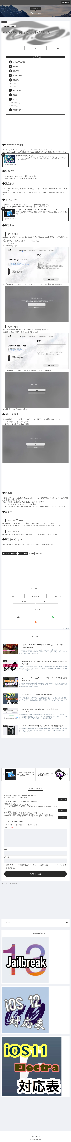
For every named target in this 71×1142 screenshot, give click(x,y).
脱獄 (26, 553)
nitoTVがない (14, 106)
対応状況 (16, 66)
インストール (17, 75)
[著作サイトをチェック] (18, 617)
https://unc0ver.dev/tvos (22, 207)
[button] (58, 48)
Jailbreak (14, 553)
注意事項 (16, 71)
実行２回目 (13, 86)
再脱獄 (15, 95)
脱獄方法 (16, 80)
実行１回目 (13, 83)
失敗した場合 (17, 90)
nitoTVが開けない (15, 103)
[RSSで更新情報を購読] (35, 622)
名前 (5, 849)
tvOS (21, 553)
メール (6, 857)
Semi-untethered (8, 152)
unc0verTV (39, 553)
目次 (34, 57)
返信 (62, 799)
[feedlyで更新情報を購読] (53, 617)
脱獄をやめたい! (18, 110)
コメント (8, 828)
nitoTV (32, 553)
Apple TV (6, 553)
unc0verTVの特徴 (19, 62)
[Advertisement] (35, 128)
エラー (15, 99)
